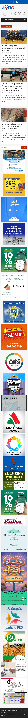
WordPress (12, 714)
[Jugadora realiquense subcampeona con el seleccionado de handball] (14, 37)
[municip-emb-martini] (14, 384)
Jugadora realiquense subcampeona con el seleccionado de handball (13, 48)
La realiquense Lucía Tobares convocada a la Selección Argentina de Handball (12, 126)
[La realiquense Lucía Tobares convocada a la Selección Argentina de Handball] (14, 115)
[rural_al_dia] (14, 646)
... (10, 63)
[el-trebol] (14, 480)
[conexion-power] (14, 521)
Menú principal (8, 19)
